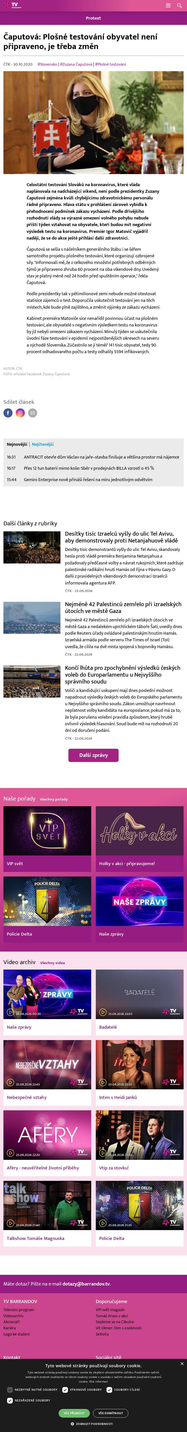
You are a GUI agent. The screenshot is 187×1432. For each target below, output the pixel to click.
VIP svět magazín (110, 1309)
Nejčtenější (43, 444)
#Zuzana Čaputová (76, 64)
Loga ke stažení (16, 1334)
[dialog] (93, 1395)
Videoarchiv (13, 1316)
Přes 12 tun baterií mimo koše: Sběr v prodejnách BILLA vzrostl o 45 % (89, 468)
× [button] (182, 1364)
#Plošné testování (110, 64)
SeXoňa (102, 1334)
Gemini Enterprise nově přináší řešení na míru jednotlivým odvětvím (88, 479)
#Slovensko (47, 64)
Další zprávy (93, 755)
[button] (93, 1424)
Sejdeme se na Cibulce (115, 1322)
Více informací (98, 1381)
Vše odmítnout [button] (111, 1413)
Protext (93, 18)
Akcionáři (11, 1322)
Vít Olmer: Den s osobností (119, 1328)
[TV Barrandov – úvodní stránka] (12, 5)
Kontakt (11, 1358)
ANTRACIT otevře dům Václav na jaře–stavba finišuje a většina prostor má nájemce (101, 457)
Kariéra (9, 1328)
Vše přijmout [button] (74, 1413)
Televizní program (18, 1309)
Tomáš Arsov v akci (112, 1316)
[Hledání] (179, 6)
